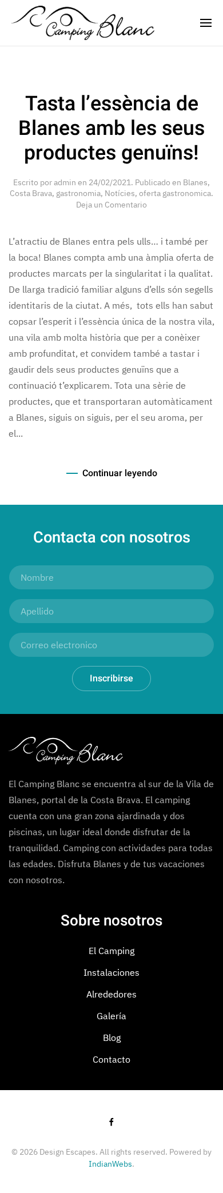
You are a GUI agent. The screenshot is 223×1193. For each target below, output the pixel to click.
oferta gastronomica (175, 193)
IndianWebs (110, 1164)
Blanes (195, 182)
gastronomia (78, 193)
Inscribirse (111, 678)
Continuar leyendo (119, 473)
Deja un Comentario (111, 205)
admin (65, 182)
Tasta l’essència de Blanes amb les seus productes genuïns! (111, 128)
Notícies (120, 193)
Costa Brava (31, 193)
